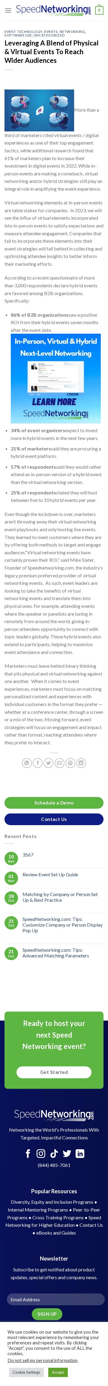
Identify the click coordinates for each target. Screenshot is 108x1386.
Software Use (18, 35)
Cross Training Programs (58, 1217)
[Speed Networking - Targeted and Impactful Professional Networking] (53, 10)
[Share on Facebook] (38, 763)
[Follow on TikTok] (54, 1154)
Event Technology (23, 32)
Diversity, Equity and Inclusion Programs (52, 1202)
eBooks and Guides (56, 1232)
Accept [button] (58, 1372)
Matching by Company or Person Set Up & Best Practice (60, 897)
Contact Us (91, 1225)
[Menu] (8, 10)
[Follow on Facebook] (28, 1154)
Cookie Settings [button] (26, 1372)
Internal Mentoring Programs (38, 1209)
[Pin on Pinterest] (70, 763)
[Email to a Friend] (59, 763)
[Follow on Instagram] (41, 1154)
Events (51, 32)
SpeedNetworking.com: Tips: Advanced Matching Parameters (55, 952)
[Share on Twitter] (48, 763)
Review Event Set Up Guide (50, 874)
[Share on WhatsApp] (27, 763)
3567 (27, 855)
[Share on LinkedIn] (81, 763)
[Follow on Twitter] (67, 1154)
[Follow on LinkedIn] (80, 1154)
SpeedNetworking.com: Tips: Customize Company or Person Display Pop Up (62, 924)
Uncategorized (49, 35)
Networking (72, 32)
